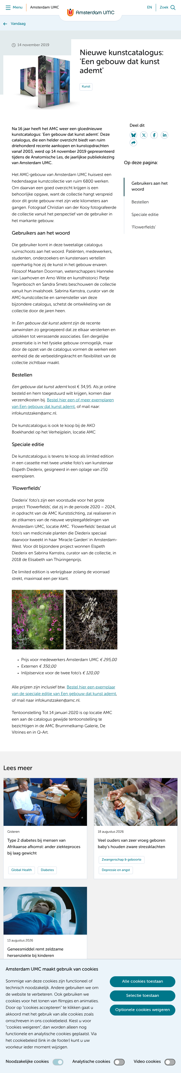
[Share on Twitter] (144, 135)
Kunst (86, 86)
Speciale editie (145, 215)
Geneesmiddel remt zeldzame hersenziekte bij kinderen (35, 952)
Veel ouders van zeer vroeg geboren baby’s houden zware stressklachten (131, 844)
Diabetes (47, 870)
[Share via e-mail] (133, 142)
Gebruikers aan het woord (150, 187)
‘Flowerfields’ (144, 227)
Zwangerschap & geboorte (121, 860)
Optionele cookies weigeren (142, 1010)
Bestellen (140, 202)
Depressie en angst (116, 870)
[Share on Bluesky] (133, 135)
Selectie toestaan (142, 996)
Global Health (21, 870)
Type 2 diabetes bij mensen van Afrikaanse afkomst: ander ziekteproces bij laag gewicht (43, 847)
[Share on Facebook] (154, 135)
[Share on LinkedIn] (164, 135)
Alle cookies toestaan (142, 981)
